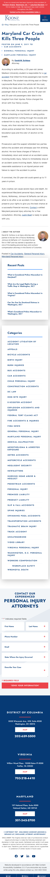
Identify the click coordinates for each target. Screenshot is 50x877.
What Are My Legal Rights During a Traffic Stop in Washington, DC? (23, 285)
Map (25, 729)
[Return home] (3, 25)
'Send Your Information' (25, 685)
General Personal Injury (19, 51)
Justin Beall (27, 215)
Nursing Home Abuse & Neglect (22, 477)
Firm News (14, 426)
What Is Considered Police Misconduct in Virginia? (25, 294)
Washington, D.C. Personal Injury (25, 554)
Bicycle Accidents (19, 354)
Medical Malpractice (21, 442)
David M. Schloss (22, 60)
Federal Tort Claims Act (23, 415)
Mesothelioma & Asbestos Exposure (24, 448)
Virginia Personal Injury (23, 547)
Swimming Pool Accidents (24, 515)
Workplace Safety (23, 566)
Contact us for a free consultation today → (25, 12)
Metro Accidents (18, 455)
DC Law (12, 391)
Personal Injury (18, 489)
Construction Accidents (23, 386)
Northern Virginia (9, 5)
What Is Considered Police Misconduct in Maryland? (25, 275)
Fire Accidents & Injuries (23, 420)
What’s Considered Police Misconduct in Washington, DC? (25, 312)
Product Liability (18, 500)
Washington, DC (21, 5)
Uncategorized (17, 537)
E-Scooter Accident (20, 402)
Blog (6, 25)
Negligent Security (20, 465)
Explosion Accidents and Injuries (24, 408)
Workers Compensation (22, 560)
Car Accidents (13, 47)
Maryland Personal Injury (20, 55)
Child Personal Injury (21, 381)
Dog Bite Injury (17, 397)
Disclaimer (20, 834)
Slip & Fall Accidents (21, 505)
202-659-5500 (41, 870)
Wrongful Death (18, 569)
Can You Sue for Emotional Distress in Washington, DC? (23, 303)
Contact (33, 207)
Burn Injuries (16, 365)
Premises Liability (19, 494)
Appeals (12, 349)
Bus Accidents (16, 370)
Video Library (16, 542)
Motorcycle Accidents (22, 460)
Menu (45, 20)
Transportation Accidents (24, 521)
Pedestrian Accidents (21, 484)
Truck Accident (17, 531)
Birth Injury (15, 360)
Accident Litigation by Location (22, 342)
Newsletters (15, 471)
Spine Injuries (16, 510)
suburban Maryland (37, 5)
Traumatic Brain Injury (22, 526)
